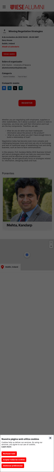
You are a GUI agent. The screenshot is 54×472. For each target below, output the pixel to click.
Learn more (6, 447)
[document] (27, 453)
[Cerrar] (50, 438)
